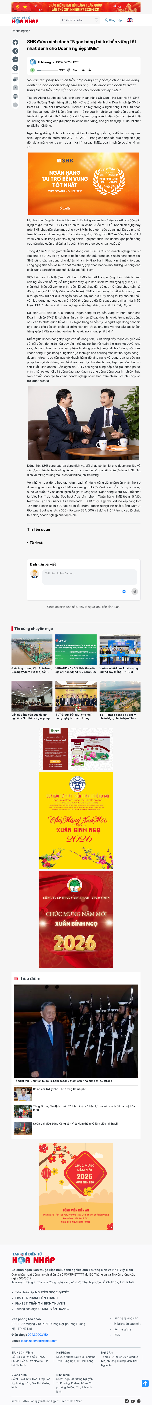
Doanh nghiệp (20, 31)
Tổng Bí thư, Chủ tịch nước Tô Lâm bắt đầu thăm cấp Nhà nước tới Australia (63, 1080)
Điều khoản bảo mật (127, 1324)
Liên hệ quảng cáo (126, 1318)
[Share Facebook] (15, 42)
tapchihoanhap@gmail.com (39, 1341)
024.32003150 (38, 1334)
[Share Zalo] (15, 59)
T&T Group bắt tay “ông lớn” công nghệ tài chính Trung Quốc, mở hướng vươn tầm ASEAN (73, 720)
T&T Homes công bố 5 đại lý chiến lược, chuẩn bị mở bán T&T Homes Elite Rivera (118, 718)
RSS (117, 1335)
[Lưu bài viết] (15, 88)
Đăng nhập (115, 20)
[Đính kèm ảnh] (124, 591)
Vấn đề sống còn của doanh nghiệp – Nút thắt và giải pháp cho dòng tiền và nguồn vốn (30, 718)
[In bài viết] (15, 96)
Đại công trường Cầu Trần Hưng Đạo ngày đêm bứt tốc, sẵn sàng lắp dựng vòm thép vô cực (31, 672)
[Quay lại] (15, 105)
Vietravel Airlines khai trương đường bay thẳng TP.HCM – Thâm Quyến (119, 672)
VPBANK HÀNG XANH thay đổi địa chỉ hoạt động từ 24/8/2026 (75, 670)
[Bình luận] (15, 79)
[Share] (15, 68)
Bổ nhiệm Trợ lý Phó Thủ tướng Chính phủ (59, 1089)
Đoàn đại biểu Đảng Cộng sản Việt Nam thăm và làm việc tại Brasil (75, 1123)
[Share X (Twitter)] (15, 51)
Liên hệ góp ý (123, 1329)
